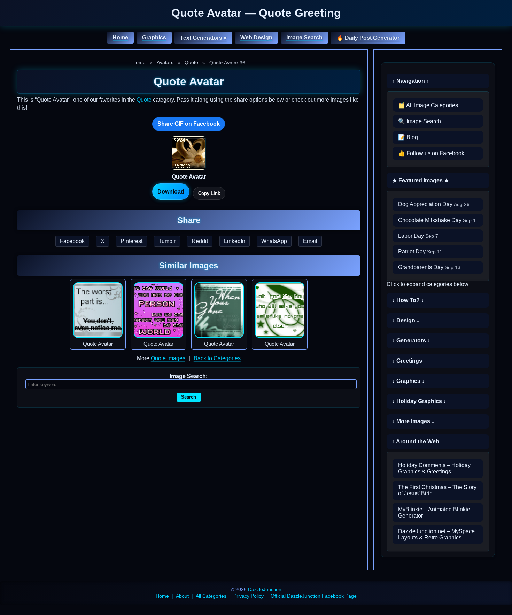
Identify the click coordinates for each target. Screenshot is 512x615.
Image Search (304, 37)
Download (170, 192)
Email (310, 241)
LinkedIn (234, 241)
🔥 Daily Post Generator (367, 38)
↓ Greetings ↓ (409, 361)
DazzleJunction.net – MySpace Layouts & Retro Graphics (436, 534)
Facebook (72, 241)
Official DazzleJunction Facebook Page (314, 596)
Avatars (165, 62)
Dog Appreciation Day (434, 204)
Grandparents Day (429, 267)
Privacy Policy (248, 596)
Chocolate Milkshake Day (437, 220)
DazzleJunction (264, 589)
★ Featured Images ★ (420, 180)
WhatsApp (274, 241)
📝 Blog (408, 137)
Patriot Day (420, 251)
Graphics (154, 37)
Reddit (200, 241)
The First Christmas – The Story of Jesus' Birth (437, 490)
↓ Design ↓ (405, 320)
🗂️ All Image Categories (428, 105)
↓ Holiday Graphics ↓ (419, 401)
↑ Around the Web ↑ (417, 441)
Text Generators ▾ (203, 38)
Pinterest (131, 241)
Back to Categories (217, 358)
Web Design (256, 37)
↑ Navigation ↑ (410, 81)
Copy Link (209, 193)
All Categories (211, 596)
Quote (191, 62)
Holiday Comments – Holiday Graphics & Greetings (434, 468)
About (182, 596)
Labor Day (418, 236)
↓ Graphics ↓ (408, 381)
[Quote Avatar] (98, 310)
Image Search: (189, 376)
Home (120, 37)
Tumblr (167, 241)
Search (188, 397)
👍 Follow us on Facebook (431, 153)
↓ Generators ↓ (411, 341)
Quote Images (168, 358)
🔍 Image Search (419, 121)
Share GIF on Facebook (188, 124)
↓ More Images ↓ (413, 421)
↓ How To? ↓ (408, 300)
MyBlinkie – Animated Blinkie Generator (434, 512)
